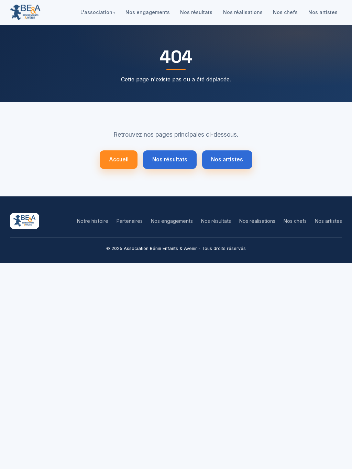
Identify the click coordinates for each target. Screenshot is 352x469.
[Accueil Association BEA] (25, 12)
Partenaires (130, 221)
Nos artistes (227, 159)
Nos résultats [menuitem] (196, 12)
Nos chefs (295, 221)
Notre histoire (92, 221)
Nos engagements (172, 221)
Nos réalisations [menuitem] (243, 12)
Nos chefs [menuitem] (285, 12)
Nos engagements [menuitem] (147, 12)
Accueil (119, 159)
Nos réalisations (257, 221)
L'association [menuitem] (96, 12)
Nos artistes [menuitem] (323, 12)
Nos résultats (169, 159)
